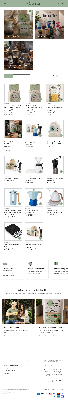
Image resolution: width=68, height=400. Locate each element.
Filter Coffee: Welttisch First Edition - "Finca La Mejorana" (13, 106)
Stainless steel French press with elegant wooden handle (13, 211)
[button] (54, 3)
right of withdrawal (10, 370)
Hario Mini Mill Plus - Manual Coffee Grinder (54, 179)
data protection (9, 368)
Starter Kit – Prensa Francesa (33, 244)
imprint (6, 373)
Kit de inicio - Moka (30, 142)
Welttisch (10, 389)
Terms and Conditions (11, 365)
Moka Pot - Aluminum (31, 210)
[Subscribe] (63, 366)
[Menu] (5, 3)
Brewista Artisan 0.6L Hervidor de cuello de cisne (54, 211)
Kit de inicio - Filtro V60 (11, 178)
